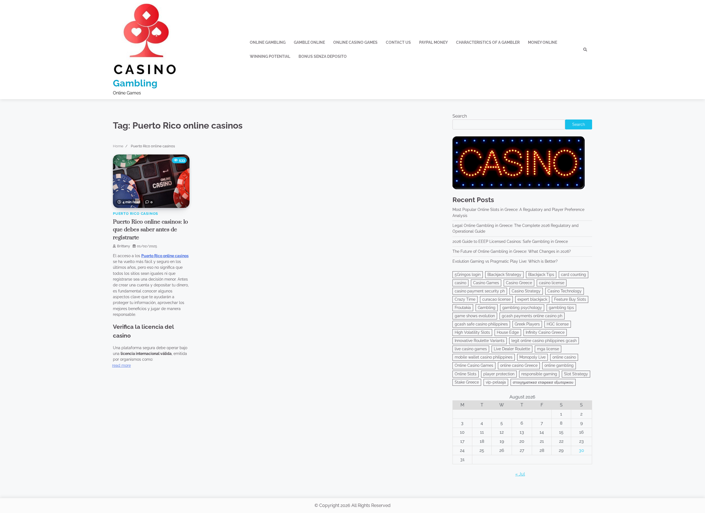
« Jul (520, 474)
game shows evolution (475, 316)
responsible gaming (539, 374)
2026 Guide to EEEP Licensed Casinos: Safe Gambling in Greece (510, 241)
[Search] (585, 49)
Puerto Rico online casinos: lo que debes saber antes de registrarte (150, 229)
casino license (551, 283)
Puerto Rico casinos (135, 213)
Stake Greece (467, 382)
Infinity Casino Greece (545, 332)
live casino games (471, 349)
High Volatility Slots (472, 332)
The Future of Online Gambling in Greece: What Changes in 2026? (511, 251)
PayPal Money (433, 42)
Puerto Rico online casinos (165, 256)
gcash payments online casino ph (532, 316)
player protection (498, 374)
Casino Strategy (526, 291)
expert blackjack (532, 299)
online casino (564, 357)
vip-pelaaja (496, 382)
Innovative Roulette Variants (480, 340)
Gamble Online (309, 42)
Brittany (123, 246)
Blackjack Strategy (504, 274)
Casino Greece (519, 283)
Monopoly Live (532, 357)
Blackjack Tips (541, 274)
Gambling (135, 83)
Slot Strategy (576, 374)
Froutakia (463, 307)
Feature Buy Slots (570, 299)
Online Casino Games (474, 365)
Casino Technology (564, 291)
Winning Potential (270, 56)
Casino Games (486, 283)
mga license (548, 349)
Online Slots (465, 374)
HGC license (558, 324)
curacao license (496, 299)
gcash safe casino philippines (481, 324)
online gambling (559, 365)
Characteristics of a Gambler (488, 42)
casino (460, 283)
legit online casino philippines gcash (544, 340)
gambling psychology (522, 307)
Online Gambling (268, 42)
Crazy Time (465, 299)
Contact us (398, 42)
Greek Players (527, 324)
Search (459, 116)
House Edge (508, 332)
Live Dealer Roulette (512, 349)
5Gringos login (468, 274)
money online (542, 42)
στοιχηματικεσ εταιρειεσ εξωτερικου (543, 382)
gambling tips (561, 307)
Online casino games (355, 42)
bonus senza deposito (323, 56)
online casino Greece (519, 365)
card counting (573, 274)
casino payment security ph (480, 291)
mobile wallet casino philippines (484, 357)
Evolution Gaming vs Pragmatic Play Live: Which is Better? (505, 261)
